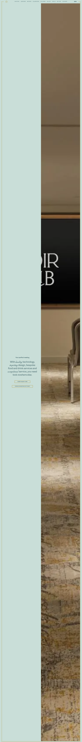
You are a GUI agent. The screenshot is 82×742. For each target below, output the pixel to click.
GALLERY (49, 1)
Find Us (53, 1)
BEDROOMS (23, 1)
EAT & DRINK (42, 1)
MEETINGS (29, 1)
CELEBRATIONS (36, 1)
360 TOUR (59, 1)
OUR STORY (17, 1)
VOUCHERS (64, 1)
